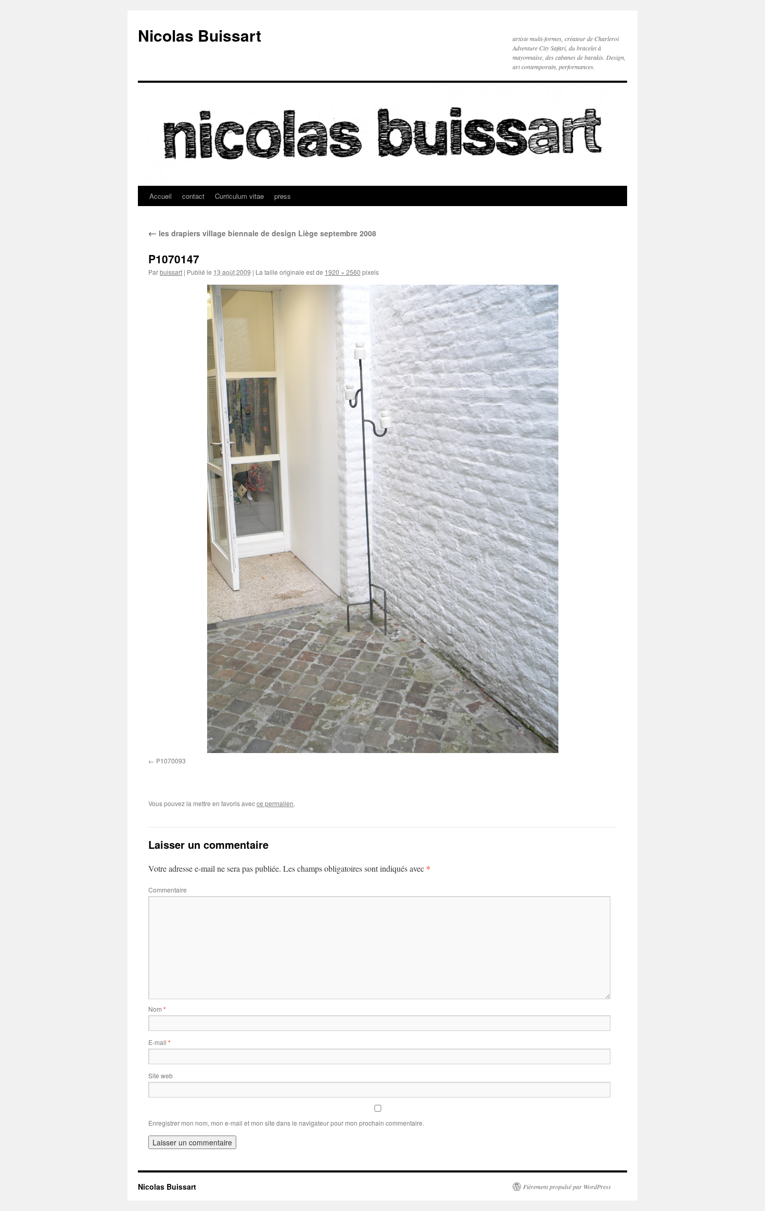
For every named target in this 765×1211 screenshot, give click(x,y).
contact (193, 196)
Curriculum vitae (239, 196)
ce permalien (275, 803)
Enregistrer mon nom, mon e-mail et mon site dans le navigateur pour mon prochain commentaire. (286, 1122)
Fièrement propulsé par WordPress (567, 1186)
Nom (157, 1008)
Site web (160, 1075)
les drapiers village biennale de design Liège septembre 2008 (262, 233)
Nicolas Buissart (199, 35)
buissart (171, 271)
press (282, 196)
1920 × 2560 (343, 271)
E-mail (159, 1042)
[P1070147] (382, 519)
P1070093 (171, 760)
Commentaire (167, 889)
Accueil (160, 196)
